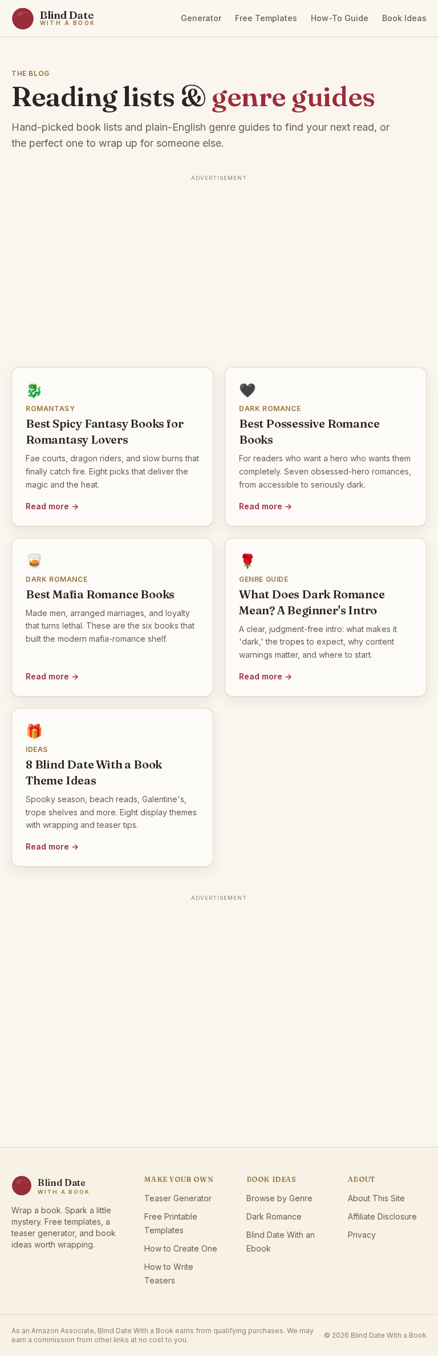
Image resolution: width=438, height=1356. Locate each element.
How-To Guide (339, 18)
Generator (201, 18)
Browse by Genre (279, 1198)
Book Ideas (404, 18)
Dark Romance (274, 1216)
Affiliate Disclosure (382, 1216)
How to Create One (180, 1248)
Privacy (362, 1235)
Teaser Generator (178, 1198)
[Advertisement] (219, 264)
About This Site (376, 1198)
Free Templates (266, 18)
